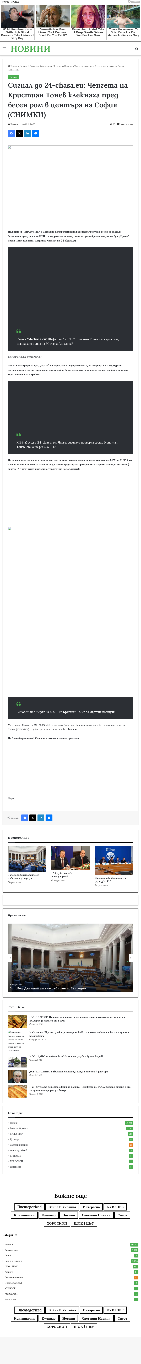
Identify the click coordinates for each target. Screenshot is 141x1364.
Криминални (24, 1215)
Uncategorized (18, 1150)
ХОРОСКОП (16, 1161)
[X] (19, 133)
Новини (23, 66)
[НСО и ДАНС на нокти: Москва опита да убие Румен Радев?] (17, 1061)
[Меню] (4, 50)
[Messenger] (35, 133)
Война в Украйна (19, 1128)
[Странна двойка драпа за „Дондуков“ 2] (114, 860)
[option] (70, 958)
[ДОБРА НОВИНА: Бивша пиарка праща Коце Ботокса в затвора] (17, 1076)
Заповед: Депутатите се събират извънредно (23, 876)
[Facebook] (11, 133)
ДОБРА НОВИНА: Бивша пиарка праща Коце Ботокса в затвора (68, 1071)
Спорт (122, 1215)
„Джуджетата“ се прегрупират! (62, 875)
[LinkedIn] (27, 133)
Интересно (15, 1166)
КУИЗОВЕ (15, 1155)
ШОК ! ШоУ (16, 1133)
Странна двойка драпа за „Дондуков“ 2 (110, 879)
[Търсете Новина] (136, 50)
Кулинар (14, 1139)
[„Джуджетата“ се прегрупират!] (70, 858)
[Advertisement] (70, 302)
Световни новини (19, 1144)
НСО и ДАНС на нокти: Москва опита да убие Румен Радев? (66, 1056)
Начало (13, 66)
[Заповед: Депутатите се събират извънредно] (27, 858)
